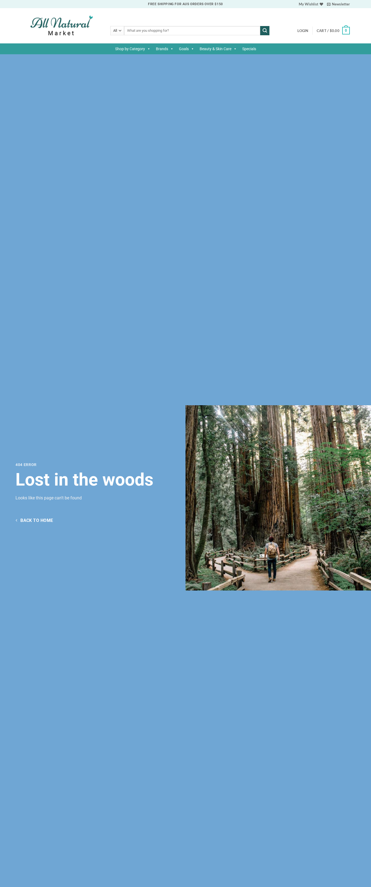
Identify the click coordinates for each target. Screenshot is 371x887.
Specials (249, 49)
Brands (162, 49)
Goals (184, 49)
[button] (338, 4)
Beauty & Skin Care (215, 49)
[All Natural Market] (61, 26)
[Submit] (264, 30)
